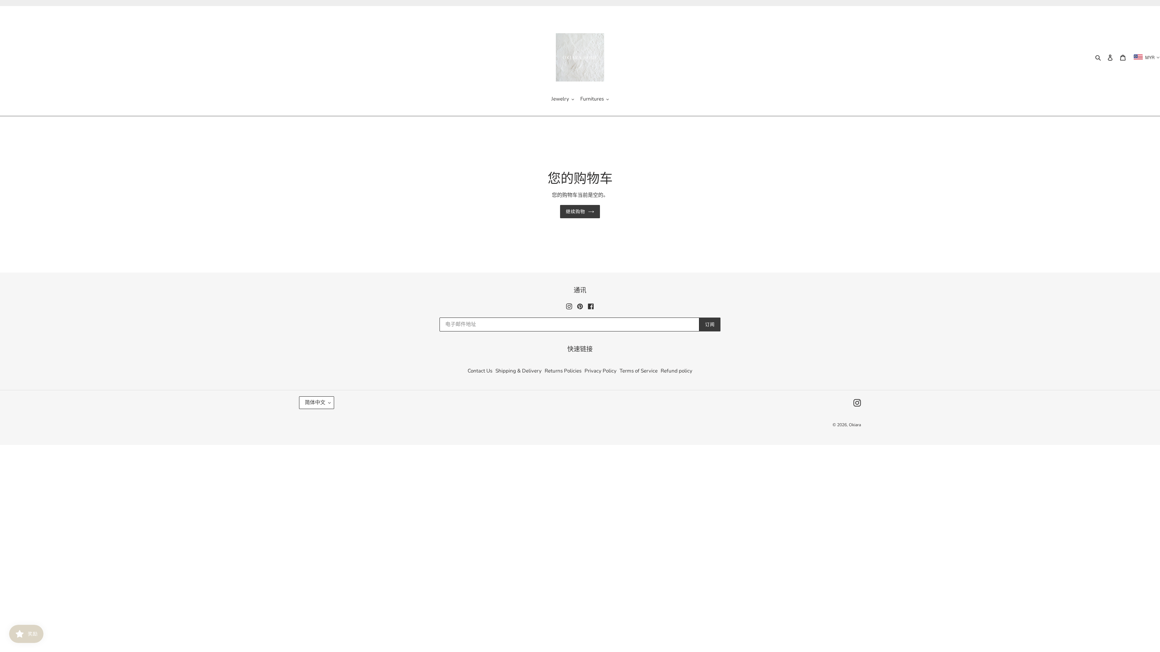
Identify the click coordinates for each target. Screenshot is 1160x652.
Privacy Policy (601, 370)
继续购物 (575, 211)
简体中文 (315, 402)
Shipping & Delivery (518, 370)
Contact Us (480, 370)
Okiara (855, 425)
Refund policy (676, 370)
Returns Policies (563, 370)
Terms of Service (639, 370)
